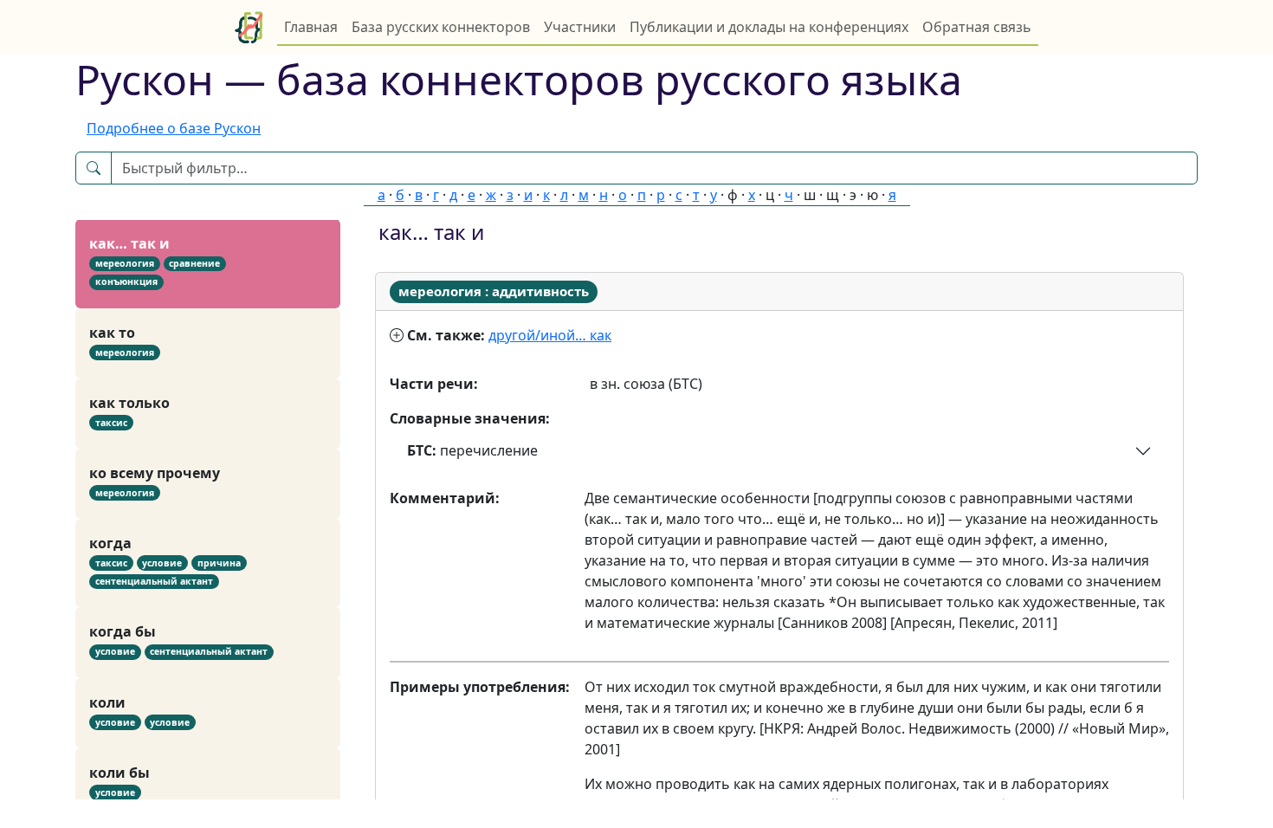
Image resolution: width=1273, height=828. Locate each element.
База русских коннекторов (441, 26)
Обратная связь (976, 26)
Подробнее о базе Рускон (174, 128)
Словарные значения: (470, 418)
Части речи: (434, 383)
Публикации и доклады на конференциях (769, 26)
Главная (311, 26)
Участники (580, 26)
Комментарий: (445, 498)
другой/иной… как (549, 335)
